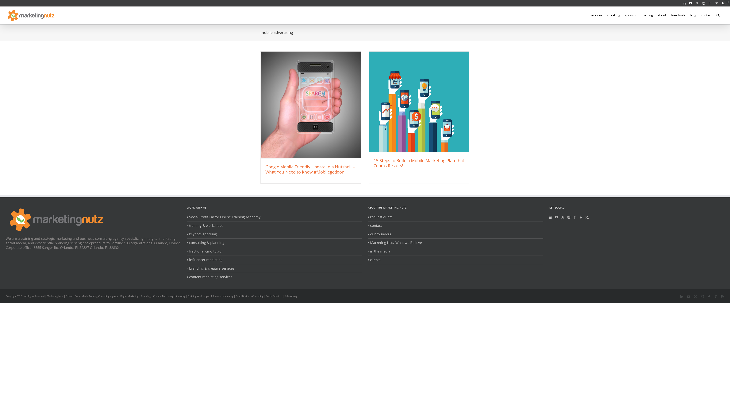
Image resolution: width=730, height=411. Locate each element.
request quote (381, 217)
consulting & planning (206, 243)
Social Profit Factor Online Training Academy (224, 217)
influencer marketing (205, 260)
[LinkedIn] (550, 217)
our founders (380, 234)
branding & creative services (211, 268)
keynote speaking (203, 234)
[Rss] (587, 217)
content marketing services (210, 277)
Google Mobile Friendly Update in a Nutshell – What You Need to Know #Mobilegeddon (310, 169)
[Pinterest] (580, 217)
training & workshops (206, 225)
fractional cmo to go (205, 251)
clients (375, 260)
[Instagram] (568, 217)
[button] (718, 15)
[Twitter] (562, 217)
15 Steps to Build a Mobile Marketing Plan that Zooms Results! (419, 163)
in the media (380, 251)
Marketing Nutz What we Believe (396, 243)
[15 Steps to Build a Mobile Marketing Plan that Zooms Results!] (419, 102)
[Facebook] (574, 217)
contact (376, 225)
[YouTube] (556, 217)
